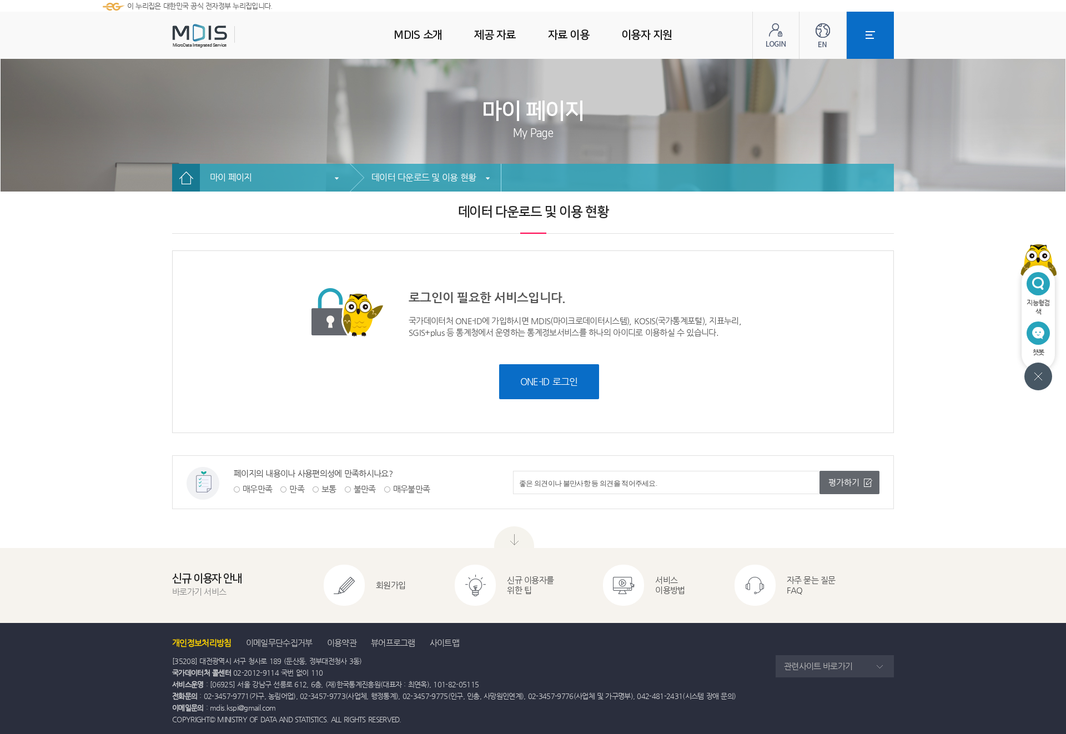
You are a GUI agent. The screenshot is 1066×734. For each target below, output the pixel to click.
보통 (328, 489)
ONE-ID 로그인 (549, 381)
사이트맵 (444, 642)
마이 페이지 (231, 177)
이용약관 (341, 642)
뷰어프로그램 (393, 642)
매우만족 (257, 489)
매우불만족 (411, 489)
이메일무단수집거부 (279, 642)
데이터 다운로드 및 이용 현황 (423, 177)
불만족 (365, 489)
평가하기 (843, 482)
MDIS (227, 36)
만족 (296, 489)
